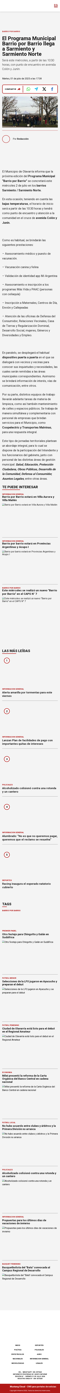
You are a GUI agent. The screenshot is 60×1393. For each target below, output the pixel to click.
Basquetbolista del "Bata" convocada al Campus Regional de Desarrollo (26, 1269)
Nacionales (18, 1359)
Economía (7, 1072)
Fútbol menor (9, 978)
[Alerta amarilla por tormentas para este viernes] (30, 671)
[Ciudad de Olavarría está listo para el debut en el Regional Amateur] (30, 1050)
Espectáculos (17, 1354)
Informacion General (13, 494)
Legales (39, 1363)
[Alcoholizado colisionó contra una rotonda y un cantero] (30, 767)
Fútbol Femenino (10, 1025)
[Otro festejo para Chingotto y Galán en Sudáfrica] (30, 955)
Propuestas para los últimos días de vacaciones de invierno (24, 1222)
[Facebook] (15, 1334)
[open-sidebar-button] (56, 6)
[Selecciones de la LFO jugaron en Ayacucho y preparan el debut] (30, 1003)
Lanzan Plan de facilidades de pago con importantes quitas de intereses (27, 742)
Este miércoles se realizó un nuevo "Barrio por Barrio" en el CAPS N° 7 (29, 592)
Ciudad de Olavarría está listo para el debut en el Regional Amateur (28, 1030)
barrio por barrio (11, 910)
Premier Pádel (9, 931)
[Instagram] (25, 1334)
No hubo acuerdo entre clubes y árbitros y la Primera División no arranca (29, 1127)
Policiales (7, 785)
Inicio (17, 1345)
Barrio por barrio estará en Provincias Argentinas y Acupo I (26, 545)
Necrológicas (18, 1363)
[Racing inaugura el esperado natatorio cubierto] (30, 862)
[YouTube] (34, 1334)
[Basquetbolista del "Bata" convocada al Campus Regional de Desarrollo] (30, 1289)
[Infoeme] (14, 6)
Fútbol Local (8, 1122)
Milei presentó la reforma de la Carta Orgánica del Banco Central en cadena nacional (25, 1078)
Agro (39, 1354)
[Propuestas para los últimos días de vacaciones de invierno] (30, 1242)
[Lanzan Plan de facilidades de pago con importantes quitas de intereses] (30, 719)
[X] (44, 1334)
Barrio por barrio (11, 32)
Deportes (7, 880)
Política (17, 1350)
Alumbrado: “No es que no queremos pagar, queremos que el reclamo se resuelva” (30, 837)
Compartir (10, 89)
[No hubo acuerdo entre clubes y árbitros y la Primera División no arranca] (30, 1147)
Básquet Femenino (11, 1264)
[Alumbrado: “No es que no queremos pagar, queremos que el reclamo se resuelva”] (30, 814)
